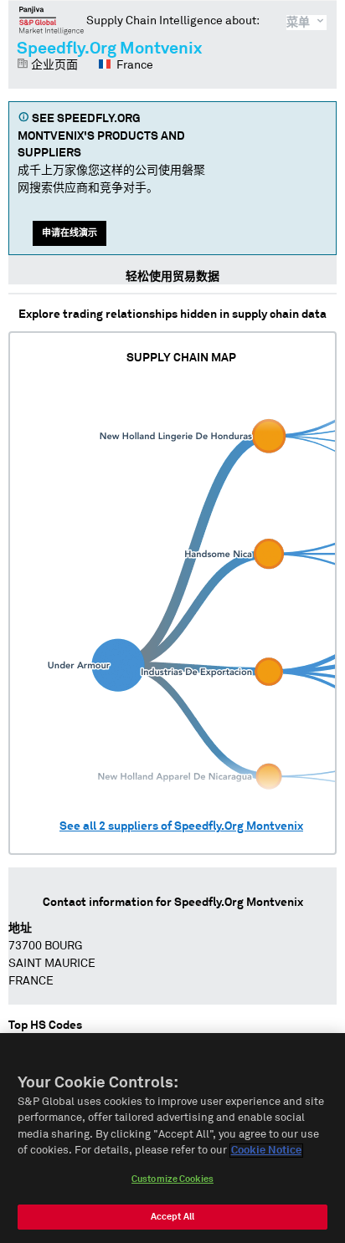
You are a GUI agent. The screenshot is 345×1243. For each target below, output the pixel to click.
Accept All (172, 1216)
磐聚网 (51, 20)
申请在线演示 (69, 233)
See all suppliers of (181, 826)
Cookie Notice (266, 1150)
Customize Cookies (172, 1179)
